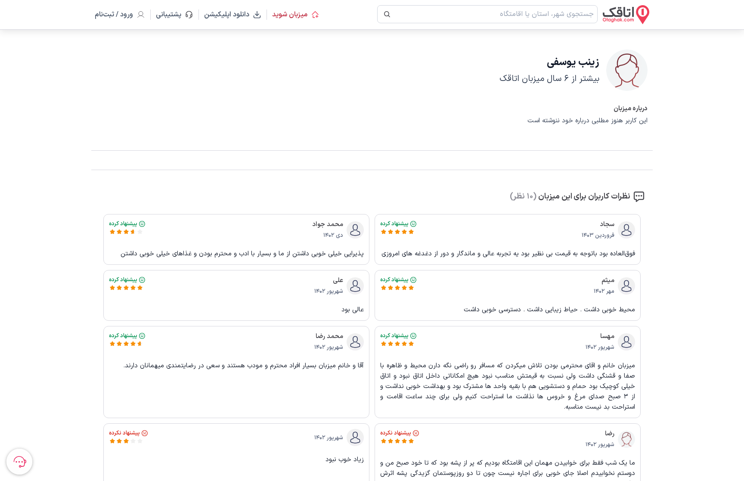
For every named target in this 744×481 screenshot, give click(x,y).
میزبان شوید (289, 14)
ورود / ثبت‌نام (114, 14)
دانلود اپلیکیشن (226, 14)
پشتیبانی (172, 14)
